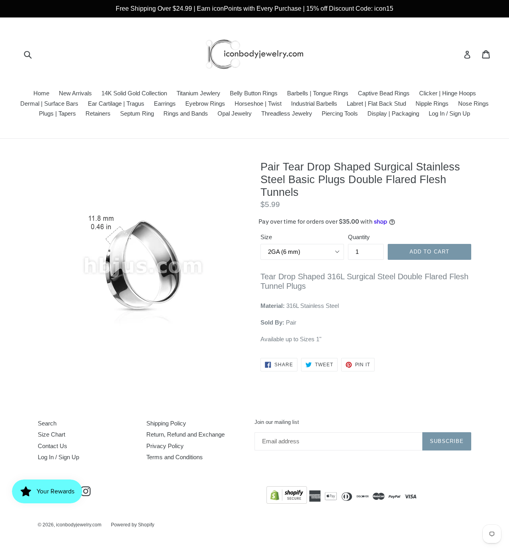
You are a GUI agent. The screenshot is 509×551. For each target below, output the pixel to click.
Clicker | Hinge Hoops (447, 93)
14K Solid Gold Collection (134, 93)
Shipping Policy (166, 423)
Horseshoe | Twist (258, 103)
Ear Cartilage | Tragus (116, 103)
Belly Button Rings (254, 93)
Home (41, 93)
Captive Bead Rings (384, 93)
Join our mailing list (276, 422)
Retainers (98, 113)
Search (47, 423)
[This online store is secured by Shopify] (286, 496)
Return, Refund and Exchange (185, 434)
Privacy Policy (165, 446)
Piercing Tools (340, 113)
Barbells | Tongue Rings (317, 93)
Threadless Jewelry (286, 113)
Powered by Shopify (132, 525)
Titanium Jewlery (198, 93)
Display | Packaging (393, 113)
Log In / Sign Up (449, 113)
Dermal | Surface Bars (49, 103)
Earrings (165, 103)
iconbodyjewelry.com (78, 525)
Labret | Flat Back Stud (376, 103)
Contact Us (52, 446)
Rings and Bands (185, 113)
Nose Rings (473, 103)
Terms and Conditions (174, 457)
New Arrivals (75, 93)
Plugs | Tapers (57, 113)
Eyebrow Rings (205, 103)
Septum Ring (137, 113)
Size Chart (51, 434)
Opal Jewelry (235, 113)
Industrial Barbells (314, 103)
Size (266, 237)
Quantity (359, 237)
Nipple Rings (432, 103)
